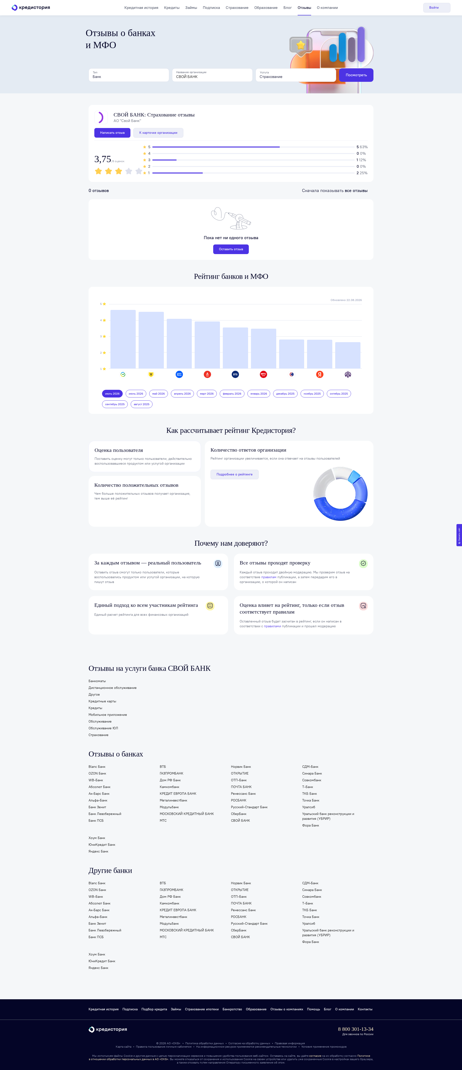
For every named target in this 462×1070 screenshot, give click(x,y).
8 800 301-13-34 (355, 1029)
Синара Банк (312, 773)
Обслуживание (100, 721)
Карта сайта (123, 1046)
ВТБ (163, 767)
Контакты (365, 1009)
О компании (327, 7)
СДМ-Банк (310, 767)
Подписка (211, 7)
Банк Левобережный (105, 814)
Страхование (237, 7)
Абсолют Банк (99, 787)
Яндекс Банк (98, 851)
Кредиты (172, 7)
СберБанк (238, 814)
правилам (268, 577)
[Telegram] (214, 1029)
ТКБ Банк (309, 794)
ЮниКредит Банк (102, 845)
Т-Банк (307, 787)
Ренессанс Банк (243, 794)
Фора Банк (310, 825)
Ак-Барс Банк (99, 794)
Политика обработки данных (205, 1043)
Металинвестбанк (173, 800)
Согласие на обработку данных (249, 1043)
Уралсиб (308, 807)
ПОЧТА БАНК (241, 787)
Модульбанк (169, 807)
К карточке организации (158, 133)
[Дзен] (239, 1029)
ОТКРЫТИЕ (240, 773)
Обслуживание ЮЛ (103, 728)
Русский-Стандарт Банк (249, 807)
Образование (266, 7)
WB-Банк (96, 780)
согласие (315, 1055)
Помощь (313, 1009)
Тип (95, 72)
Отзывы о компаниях (286, 1009)
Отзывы (304, 7)
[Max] (222, 1029)
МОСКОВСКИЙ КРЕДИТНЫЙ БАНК (187, 814)
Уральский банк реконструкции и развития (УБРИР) (328, 816)
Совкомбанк (311, 780)
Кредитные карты (102, 701)
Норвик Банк (241, 767)
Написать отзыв (112, 133)
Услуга (264, 72)
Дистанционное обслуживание (113, 688)
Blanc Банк (97, 767)
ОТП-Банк (239, 780)
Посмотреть (356, 75)
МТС (163, 821)
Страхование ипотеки (202, 1009)
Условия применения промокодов (323, 1046)
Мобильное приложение (108, 715)
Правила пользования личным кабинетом (164, 1046)
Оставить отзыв (231, 249)
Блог (287, 7)
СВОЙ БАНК (240, 821)
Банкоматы (97, 681)
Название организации (191, 72)
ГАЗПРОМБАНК (171, 773)
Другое (94, 694)
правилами (272, 626)
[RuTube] (248, 1029)
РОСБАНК (238, 800)
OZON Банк (97, 773)
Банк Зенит (97, 807)
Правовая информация (290, 1043)
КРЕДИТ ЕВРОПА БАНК (178, 794)
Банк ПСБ (96, 821)
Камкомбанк (169, 787)
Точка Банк (310, 800)
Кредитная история (141, 7)
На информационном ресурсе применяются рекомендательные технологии (246, 1046)
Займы (191, 7)
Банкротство (232, 1009)
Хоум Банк (97, 838)
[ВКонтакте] (231, 1029)
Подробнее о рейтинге (235, 474)
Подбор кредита (154, 1009)
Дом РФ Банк (170, 780)
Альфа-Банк (98, 800)
